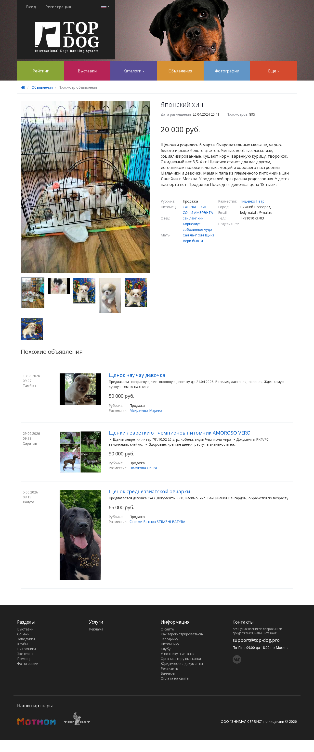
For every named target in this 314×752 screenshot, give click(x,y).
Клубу (165, 648)
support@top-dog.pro (256, 640)
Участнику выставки (178, 653)
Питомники (26, 648)
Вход (31, 7)
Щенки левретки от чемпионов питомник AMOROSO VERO (179, 432)
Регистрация (58, 7)
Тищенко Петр (252, 201)
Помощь (24, 658)
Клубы (22, 644)
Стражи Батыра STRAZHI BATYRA (157, 521)
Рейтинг (41, 71)
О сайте (167, 629)
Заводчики (26, 639)
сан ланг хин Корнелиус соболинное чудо (197, 224)
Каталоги (132, 71)
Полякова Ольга (143, 467)
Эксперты (25, 653)
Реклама (96, 629)
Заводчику (169, 639)
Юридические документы (182, 663)
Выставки (87, 71)
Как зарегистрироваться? (182, 634)
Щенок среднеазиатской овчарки (149, 491)
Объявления (180, 71)
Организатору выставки (181, 658)
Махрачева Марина (146, 410)
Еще (272, 71)
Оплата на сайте (175, 678)
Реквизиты (170, 668)
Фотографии (227, 71)
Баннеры (168, 673)
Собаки (23, 634)
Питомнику (170, 644)
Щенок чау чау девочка (137, 375)
